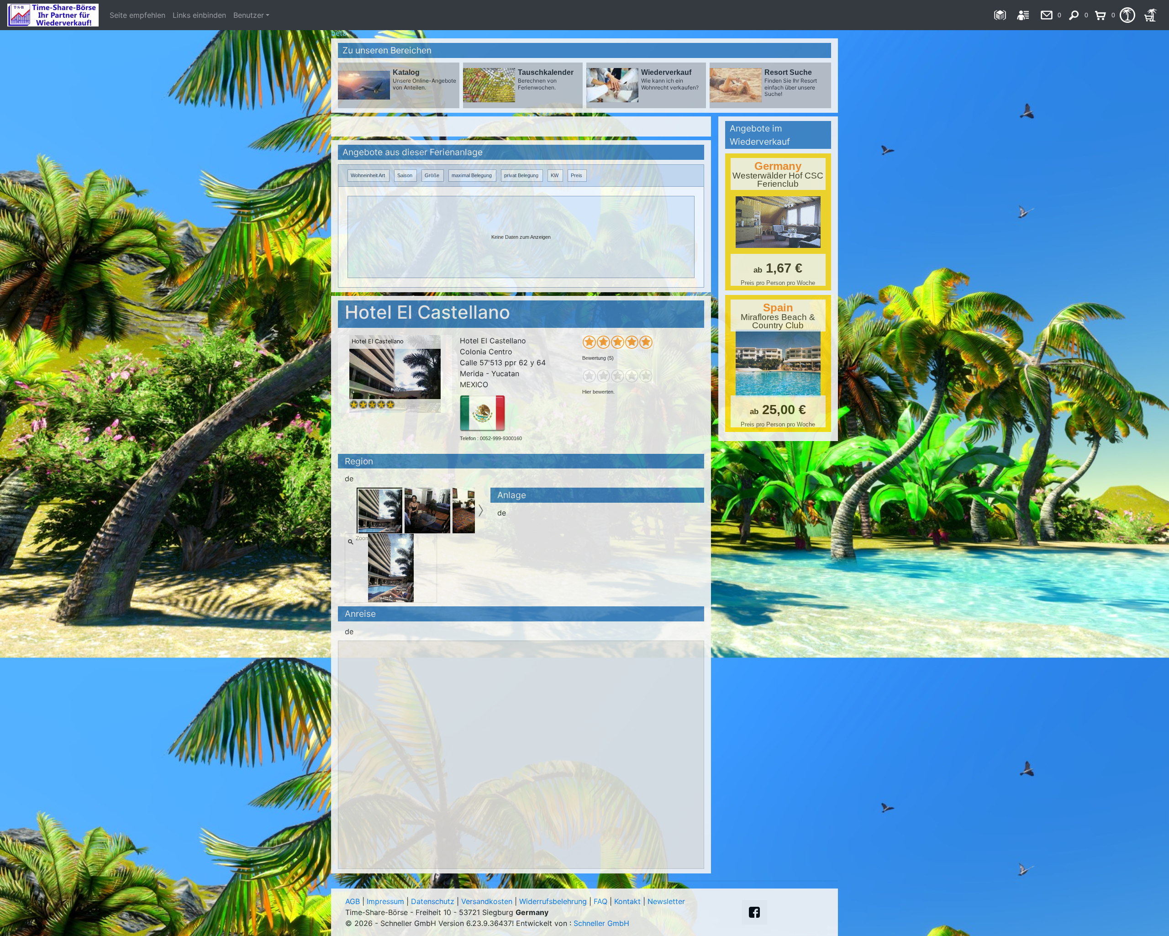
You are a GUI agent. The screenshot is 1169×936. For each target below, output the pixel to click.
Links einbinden (199, 15)
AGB (352, 901)
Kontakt (627, 901)
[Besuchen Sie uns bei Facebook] (754, 912)
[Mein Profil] (1023, 15)
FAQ (600, 901)
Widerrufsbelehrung (553, 901)
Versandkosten (486, 901)
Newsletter (666, 901)
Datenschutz (432, 901)
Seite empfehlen (137, 15)
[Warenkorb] (1150, 15)
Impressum (385, 901)
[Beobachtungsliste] (1127, 15)
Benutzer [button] (248, 15)
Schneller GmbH (601, 923)
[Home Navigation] (1000, 15)
